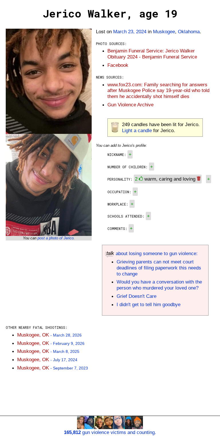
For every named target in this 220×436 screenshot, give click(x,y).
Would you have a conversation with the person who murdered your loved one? (159, 285)
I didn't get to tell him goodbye (148, 304)
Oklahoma (189, 31)
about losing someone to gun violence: (156, 253)
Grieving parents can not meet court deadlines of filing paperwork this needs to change (159, 268)
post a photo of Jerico (56, 238)
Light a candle (137, 130)
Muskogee (164, 31)
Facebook (117, 65)
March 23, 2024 (129, 31)
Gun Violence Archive (130, 104)
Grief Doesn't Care (136, 296)
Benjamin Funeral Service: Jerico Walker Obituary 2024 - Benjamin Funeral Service (152, 54)
